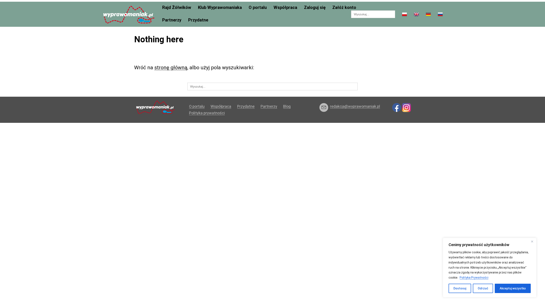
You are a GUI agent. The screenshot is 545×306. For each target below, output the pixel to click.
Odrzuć (483, 288)
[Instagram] (406, 107)
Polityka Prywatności (474, 277)
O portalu (258, 7)
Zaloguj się (315, 7)
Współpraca (285, 7)
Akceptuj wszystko (513, 288)
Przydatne (198, 20)
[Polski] (404, 14)
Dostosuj (459, 288)
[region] (489, 268)
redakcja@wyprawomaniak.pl (355, 106)
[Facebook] (396, 107)
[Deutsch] (428, 14)
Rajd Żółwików (176, 7)
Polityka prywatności (207, 113)
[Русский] (440, 14)
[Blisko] (532, 241)
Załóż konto (344, 7)
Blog (287, 106)
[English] (416, 14)
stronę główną (170, 68)
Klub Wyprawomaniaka (220, 7)
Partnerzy (171, 20)
